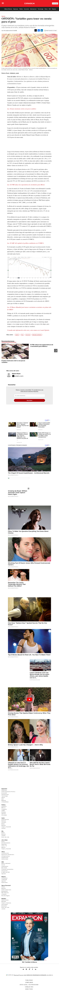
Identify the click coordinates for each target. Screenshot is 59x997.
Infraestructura (6, 856)
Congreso (4, 809)
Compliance (29, 982)
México (4, 807)
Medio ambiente (6, 863)
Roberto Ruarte (16, 373)
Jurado (3, 908)
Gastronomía (5, 900)
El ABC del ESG (6, 872)
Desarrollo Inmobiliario (8, 854)
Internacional (33, 9)
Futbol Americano (6, 889)
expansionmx (24, 969)
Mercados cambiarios (36, 334)
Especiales (5, 882)
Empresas (15, 9)
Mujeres (54, 9)
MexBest (4, 898)
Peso (22, 334)
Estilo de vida (5, 837)
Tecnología (40, 9)
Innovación (5, 870)
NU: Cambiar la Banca (29, 962)
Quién (3, 818)
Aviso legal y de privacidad (29, 984)
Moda (3, 823)
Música (3, 847)
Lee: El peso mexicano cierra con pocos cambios (21, 109)
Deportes (4, 844)
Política (21, 9)
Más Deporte (5, 892)
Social (3, 864)
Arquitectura (5, 857)
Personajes (5, 904)
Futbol (3, 886)
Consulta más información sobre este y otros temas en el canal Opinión (28, 330)
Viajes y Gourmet (6, 826)
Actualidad (4, 878)
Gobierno (4, 806)
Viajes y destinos (6, 903)
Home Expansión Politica (8, 791)
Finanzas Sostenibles (7, 869)
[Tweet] (35, 30)
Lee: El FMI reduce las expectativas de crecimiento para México (26, 185)
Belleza (4, 825)
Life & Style (5, 840)
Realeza (4, 821)
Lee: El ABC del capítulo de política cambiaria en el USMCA (25, 243)
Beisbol (4, 888)
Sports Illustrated (6, 885)
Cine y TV (4, 845)
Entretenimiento (6, 842)
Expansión (4, 788)
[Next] (55, 350)
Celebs (3, 835)
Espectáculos (5, 819)
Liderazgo (4, 879)
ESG (50, 9)
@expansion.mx (29, 969)
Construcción (5, 853)
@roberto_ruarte (14, 73)
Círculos (4, 822)
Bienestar (4, 906)
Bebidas (4, 901)
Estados (4, 812)
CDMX (3, 810)
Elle (2, 831)
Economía (26, 9)
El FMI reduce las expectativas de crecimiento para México (41, 345)
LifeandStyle (5, 801)
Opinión (3, 16)
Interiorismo (5, 859)
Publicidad (29, 980)
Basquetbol (5, 891)
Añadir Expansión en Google (51, 30)
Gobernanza (5, 866)
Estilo (3, 841)
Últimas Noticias (8, 9)
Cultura (3, 828)
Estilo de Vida (5, 907)
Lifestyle (4, 894)
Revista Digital (55, 3)
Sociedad (4, 815)
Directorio (29, 989)
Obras (45, 9)
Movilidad (4, 867)
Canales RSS (29, 987)
